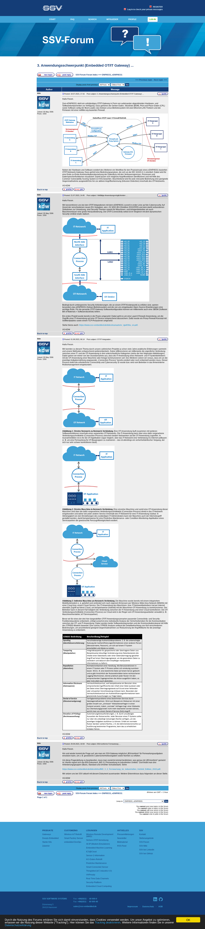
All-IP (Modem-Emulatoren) (98, 844)
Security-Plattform (94, 882)
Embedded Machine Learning (99, 848)
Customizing (71, 830)
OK (188, 920)
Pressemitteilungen (125, 834)
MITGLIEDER (112, 19)
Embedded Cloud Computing (99, 886)
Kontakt (142, 834)
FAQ (72, 19)
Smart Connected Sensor (97, 867)
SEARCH (92, 19)
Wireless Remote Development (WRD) (99, 835)
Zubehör (46, 846)
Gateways (46, 834)
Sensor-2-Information (95, 855)
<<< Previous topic (143, 80)
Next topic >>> (160, 80)
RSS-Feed (121, 846)
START (52, 19)
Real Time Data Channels (97, 878)
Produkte (47, 830)
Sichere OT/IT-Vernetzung (97, 840)
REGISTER (157, 7)
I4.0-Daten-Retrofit (94, 859)
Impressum (132, 906)
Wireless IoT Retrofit (73, 834)
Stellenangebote (146, 838)
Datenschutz (148, 906)
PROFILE (132, 19)
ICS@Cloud (91, 852)
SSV (141, 830)
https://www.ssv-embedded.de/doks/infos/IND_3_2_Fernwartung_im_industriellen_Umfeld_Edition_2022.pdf (111, 769)
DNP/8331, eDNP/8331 (112, 75)
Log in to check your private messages (144, 9)
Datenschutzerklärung (18, 925)
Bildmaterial (122, 842)
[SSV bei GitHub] (161, 899)
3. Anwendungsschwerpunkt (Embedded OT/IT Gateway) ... (85, 65)
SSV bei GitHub (146, 853)
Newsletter (122, 838)
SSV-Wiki (143, 846)
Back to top (42, 189)
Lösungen (91, 830)
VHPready (90, 875)
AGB (160, 906)
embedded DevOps (72, 842)
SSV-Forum (144, 842)
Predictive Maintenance (96, 863)
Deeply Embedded (50, 838)
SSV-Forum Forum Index (87, 75)
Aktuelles (123, 830)
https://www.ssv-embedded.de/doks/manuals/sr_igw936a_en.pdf (108, 325)
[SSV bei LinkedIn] (155, 899)
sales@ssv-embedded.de (85, 906)
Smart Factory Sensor (73, 838)
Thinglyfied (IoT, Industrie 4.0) (99, 871)
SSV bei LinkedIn (146, 850)
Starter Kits (47, 842)
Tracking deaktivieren (107, 922)
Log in (152, 19)
